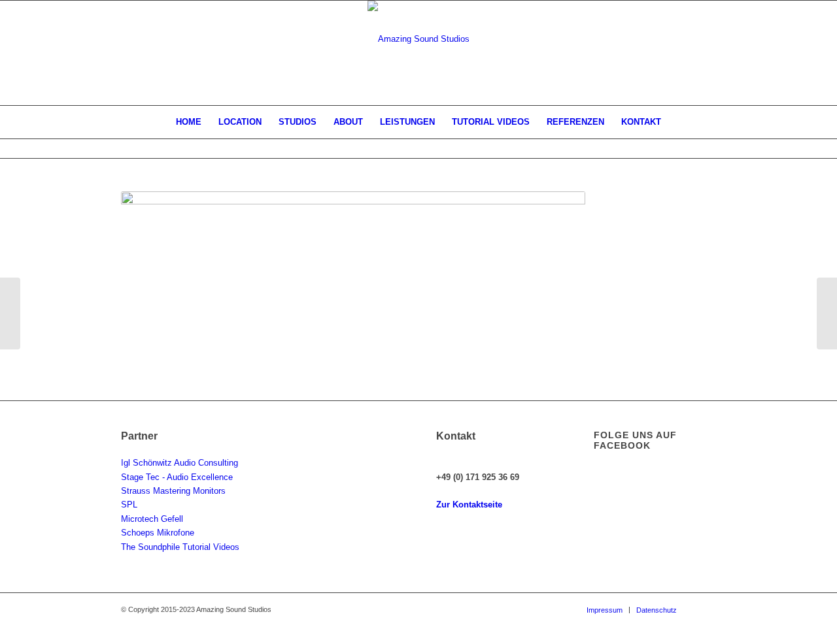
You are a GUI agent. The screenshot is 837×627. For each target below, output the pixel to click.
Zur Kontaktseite (469, 504)
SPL (129, 504)
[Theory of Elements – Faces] (827, 313)
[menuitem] (188, 122)
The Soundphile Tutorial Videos (180, 547)
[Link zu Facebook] (706, 609)
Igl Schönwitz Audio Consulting (179, 463)
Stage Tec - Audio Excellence (177, 477)
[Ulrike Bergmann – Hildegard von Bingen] (10, 313)
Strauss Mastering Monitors (173, 491)
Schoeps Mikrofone (157, 533)
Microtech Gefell (152, 519)
